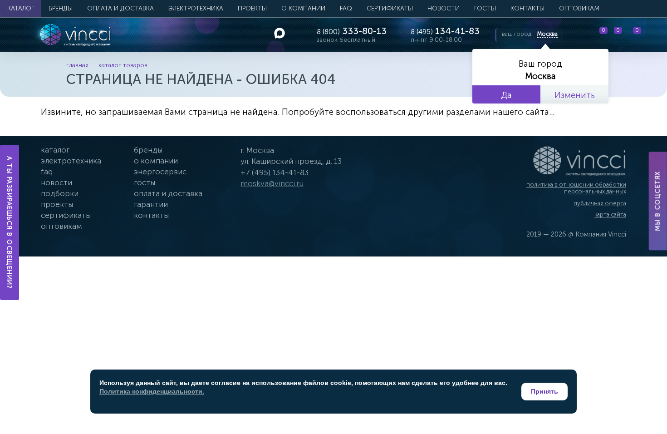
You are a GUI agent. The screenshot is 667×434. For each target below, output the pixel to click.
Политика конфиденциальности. (151, 391)
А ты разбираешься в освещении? (10, 222)
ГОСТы (485, 8)
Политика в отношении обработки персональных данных (576, 188)
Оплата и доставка (120, 8)
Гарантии (151, 204)
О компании (303, 8)
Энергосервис (160, 171)
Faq (47, 171)
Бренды (61, 8)
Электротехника (195, 8)
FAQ (346, 8)
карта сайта (610, 214)
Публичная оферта (600, 203)
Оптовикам (579, 8)
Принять (544, 391)
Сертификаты (390, 8)
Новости (443, 8)
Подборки (59, 193)
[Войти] (653, 35)
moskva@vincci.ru (272, 183)
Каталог (20, 8)
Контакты (527, 8)
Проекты (252, 8)
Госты (144, 182)
